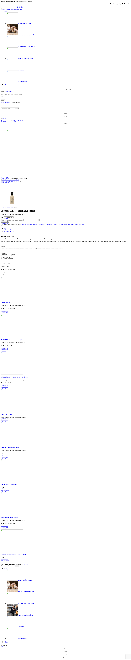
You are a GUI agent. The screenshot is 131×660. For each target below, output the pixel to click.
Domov (3, 178)
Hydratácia (35, 224)
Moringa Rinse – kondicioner (10, 447)
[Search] (65, 106)
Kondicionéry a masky (26, 224)
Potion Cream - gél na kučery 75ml (9, 181)
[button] (5, 490)
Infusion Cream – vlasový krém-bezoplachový (15, 377)
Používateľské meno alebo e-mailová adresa (12, 94)
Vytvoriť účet (9, 91)
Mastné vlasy (57, 224)
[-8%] (12, 337)
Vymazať (6, 218)
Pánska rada (8, 178)
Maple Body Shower (7, 414)
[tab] (67, 228)
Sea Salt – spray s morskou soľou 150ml (13, 555)
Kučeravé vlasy (49, 224)
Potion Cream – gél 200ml (9, 484)
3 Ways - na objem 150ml (7, 207)
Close (2, 646)
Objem (2, 217)
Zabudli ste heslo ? (5, 102)
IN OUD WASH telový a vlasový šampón (13, 340)
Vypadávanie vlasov (65, 224)
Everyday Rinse (5, 302)
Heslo (2, 97)
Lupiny (76, 224)
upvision (26, 564)
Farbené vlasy (42, 224)
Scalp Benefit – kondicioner (9, 517)
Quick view (3, 313)
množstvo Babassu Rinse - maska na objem (12, 220)
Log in (2, 99)
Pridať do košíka (4, 221)
